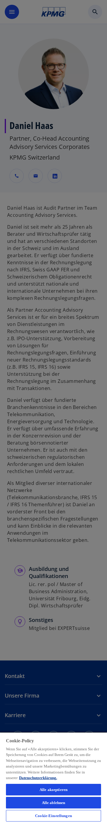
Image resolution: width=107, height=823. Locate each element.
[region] (53, 777)
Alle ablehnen (53, 802)
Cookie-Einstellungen (53, 816)
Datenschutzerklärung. (38, 778)
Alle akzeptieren (53, 789)
